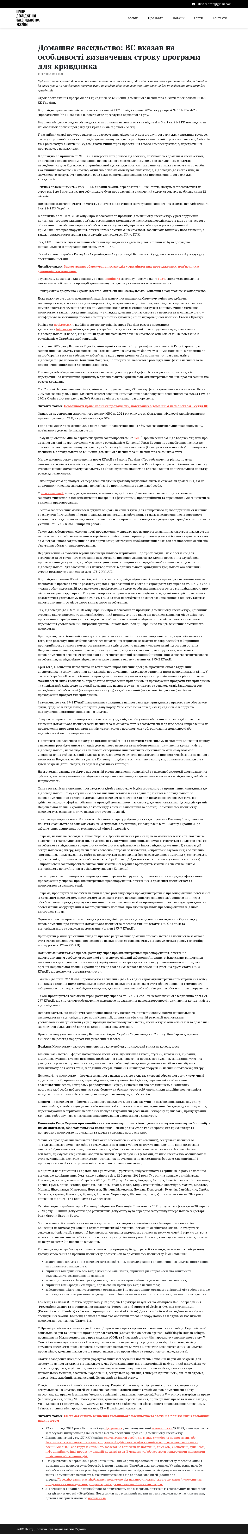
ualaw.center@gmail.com (214, 4)
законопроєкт (162, 1428)
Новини (178, 18)
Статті (198, 18)
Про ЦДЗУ (155, 18)
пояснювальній (52, 493)
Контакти (220, 18)
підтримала (113, 1428)
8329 (136, 438)
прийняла (112, 278)
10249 (162, 278)
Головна (132, 18)
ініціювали (64, 329)
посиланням (97, 1498)
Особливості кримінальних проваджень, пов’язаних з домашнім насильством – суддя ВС (136, 406)
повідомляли (63, 324)
